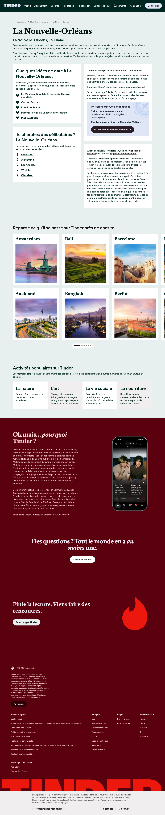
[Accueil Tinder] (12, 5)
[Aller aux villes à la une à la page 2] (81, 345)
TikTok (142, 723)
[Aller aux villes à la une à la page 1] (77, 345)
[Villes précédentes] (67, 345)
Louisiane (45, 22)
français (20, 704)
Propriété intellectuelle (20, 736)
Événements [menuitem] (120, 6)
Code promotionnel (100, 740)
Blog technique (123, 723)
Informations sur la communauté (24, 749)
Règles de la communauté (123, 153)
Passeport (120, 92)
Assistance (96, 745)
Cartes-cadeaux (98, 749)
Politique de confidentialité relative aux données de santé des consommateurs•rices (46, 723)
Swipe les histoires (100, 727)
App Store (15, 766)
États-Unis (34, 22)
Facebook (143, 736)
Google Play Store (19, 771)
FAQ (93, 719)
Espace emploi (123, 719)
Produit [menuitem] (27, 6)
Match (140, 87)
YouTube (143, 727)
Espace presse (98, 732)
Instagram (143, 719)
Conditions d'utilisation (21, 727)
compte (94, 78)
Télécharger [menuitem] (84, 6)
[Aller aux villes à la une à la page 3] (84, 345)
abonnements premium (98, 95)
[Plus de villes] (97, 345)
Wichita (25, 170)
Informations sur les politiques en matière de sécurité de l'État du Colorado (43, 745)
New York (27, 154)
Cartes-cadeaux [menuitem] (101, 6)
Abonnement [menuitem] (40, 6)
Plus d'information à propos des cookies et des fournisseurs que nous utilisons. (66, 800)
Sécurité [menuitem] (55, 6)
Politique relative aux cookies (23, 732)
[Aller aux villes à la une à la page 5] (88, 345)
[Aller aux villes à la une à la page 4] (86, 345)
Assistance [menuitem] (68, 6)
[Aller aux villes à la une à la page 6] (90, 345)
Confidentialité (17, 719)
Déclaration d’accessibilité (22, 754)
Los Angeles (28, 164)
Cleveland (27, 175)
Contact (95, 736)
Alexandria (27, 159)
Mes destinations (20, 22)
